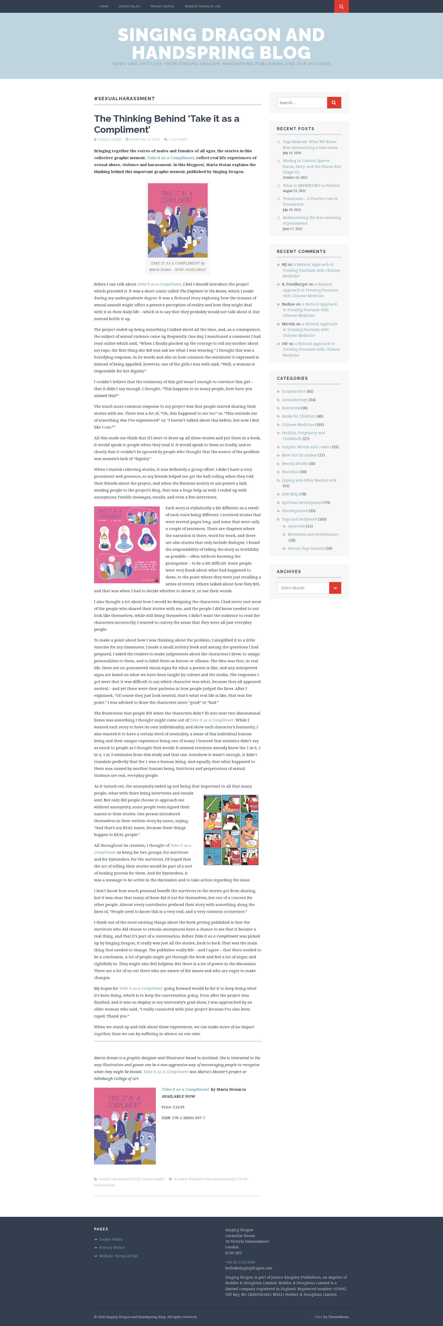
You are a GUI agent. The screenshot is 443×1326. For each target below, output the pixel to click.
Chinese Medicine (298, 424)
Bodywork (291, 407)
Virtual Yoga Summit (306, 548)
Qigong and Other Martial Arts (309, 480)
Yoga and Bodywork (299, 519)
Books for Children (299, 416)
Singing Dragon (110, 139)
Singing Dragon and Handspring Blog (221, 43)
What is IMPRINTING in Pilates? (311, 185)
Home (103, 6)
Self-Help (290, 494)
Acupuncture (294, 391)
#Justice (180, 1179)
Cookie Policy (129, 6)
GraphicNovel (104, 1185)
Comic (242, 1179)
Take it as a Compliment (170, 157)
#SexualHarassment (220, 1179)
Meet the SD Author (299, 455)
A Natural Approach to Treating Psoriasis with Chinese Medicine (311, 270)
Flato (319, 1316)
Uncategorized (295, 510)
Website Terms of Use (202, 6)
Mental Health (153, 1179)
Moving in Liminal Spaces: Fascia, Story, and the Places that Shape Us (312, 166)
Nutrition (290, 471)
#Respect (196, 1179)
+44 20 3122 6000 (240, 1262)
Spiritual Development (302, 502)
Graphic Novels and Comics (120, 1179)
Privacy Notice (162, 6)
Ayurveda (296, 526)
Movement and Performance (313, 534)
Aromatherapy (295, 399)
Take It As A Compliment (165, 1071)
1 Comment (178, 139)
